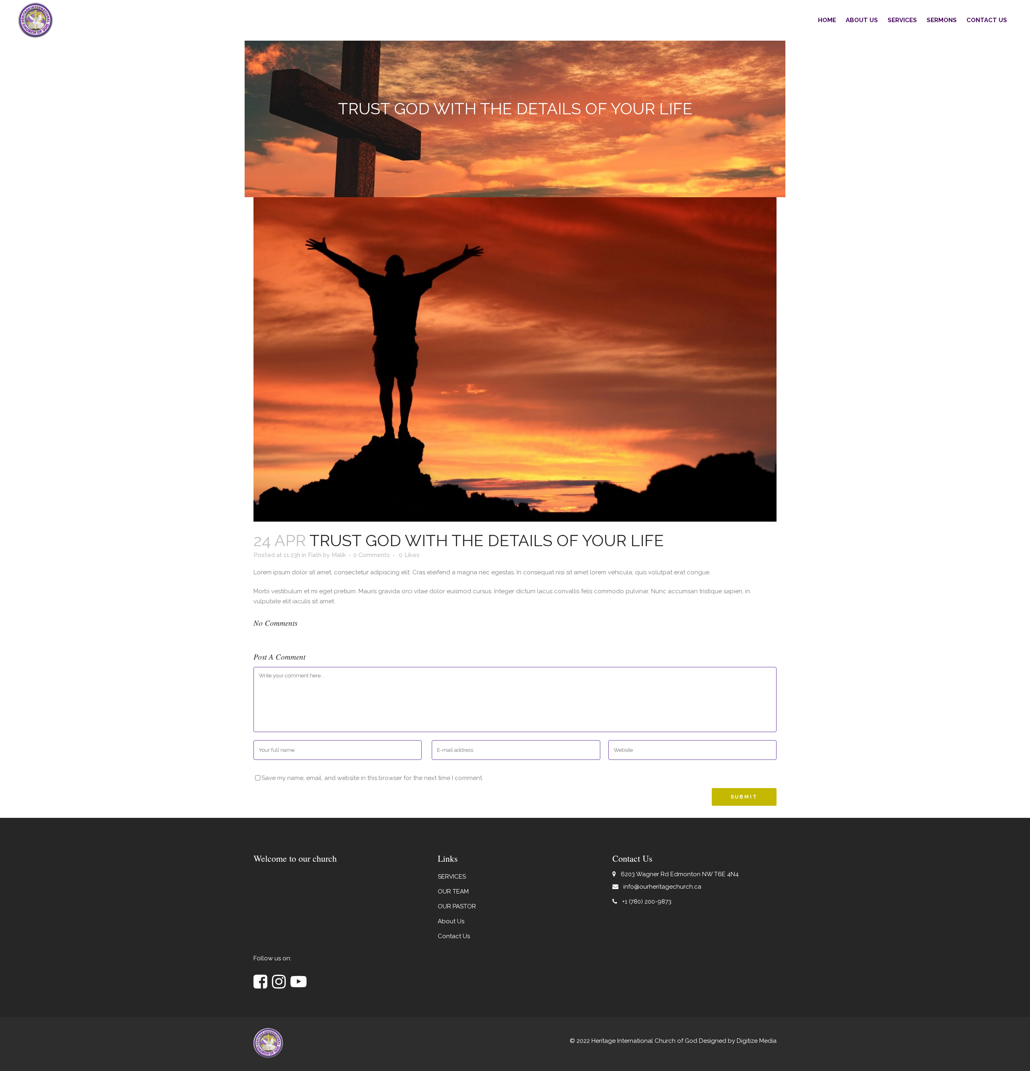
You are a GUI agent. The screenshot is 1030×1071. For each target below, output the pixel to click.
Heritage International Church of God (644, 1040)
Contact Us (454, 936)
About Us (451, 921)
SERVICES (452, 876)
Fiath (314, 555)
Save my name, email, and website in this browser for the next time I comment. (372, 778)
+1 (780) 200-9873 (647, 901)
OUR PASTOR (457, 906)
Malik (339, 555)
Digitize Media (757, 1040)
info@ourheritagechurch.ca (662, 886)
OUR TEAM (453, 891)
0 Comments (371, 555)
